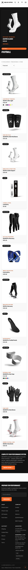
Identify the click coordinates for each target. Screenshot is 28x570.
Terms (3, 542)
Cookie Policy (4, 532)
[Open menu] (25, 2)
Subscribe (6, 499)
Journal (17, 510)
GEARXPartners (19, 517)
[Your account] (18, 2)
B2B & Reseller (19, 521)
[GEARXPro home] (7, 2)
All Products (4, 514)
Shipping (3, 529)
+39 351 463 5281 (19, 550)
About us (17, 514)
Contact (17, 507)
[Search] (15, 2)
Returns (3, 535)
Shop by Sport (4, 507)
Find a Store (4, 517)
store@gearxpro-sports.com (19, 547)
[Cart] (22, 2)
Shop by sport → (8, 467)
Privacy (3, 539)
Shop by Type (4, 510)
